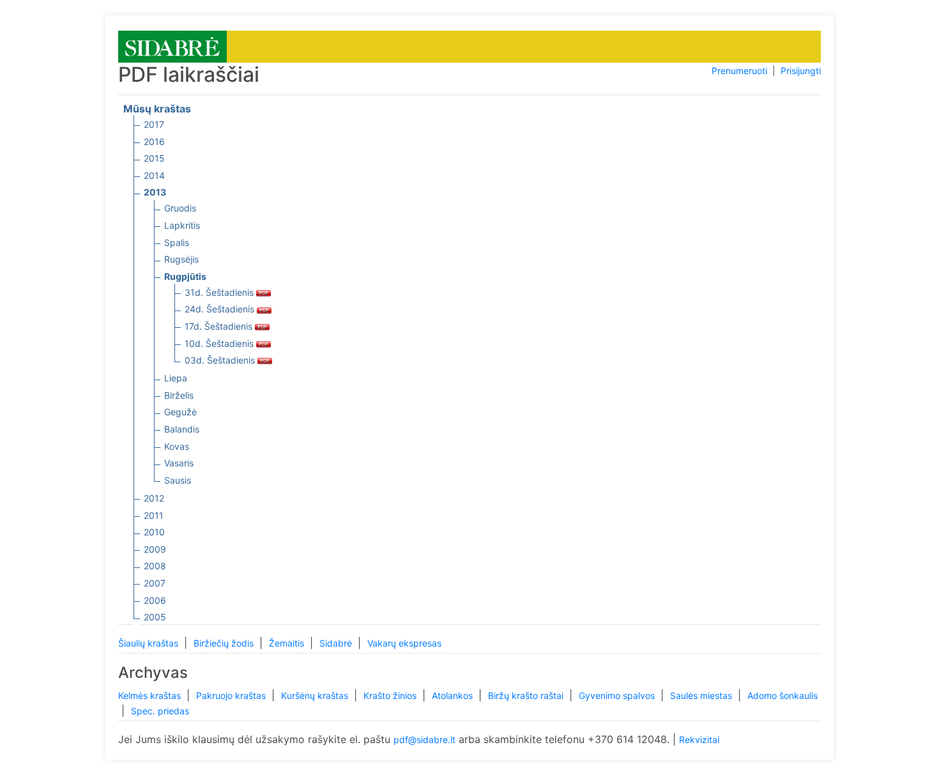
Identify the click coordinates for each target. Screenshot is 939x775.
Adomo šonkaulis (782, 695)
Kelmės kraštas (150, 695)
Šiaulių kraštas (149, 643)
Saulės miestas (702, 695)
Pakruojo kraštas (232, 695)
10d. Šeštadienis (220, 343)
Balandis (181, 429)
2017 (154, 124)
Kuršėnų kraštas (316, 695)
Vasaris (179, 462)
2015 (154, 158)
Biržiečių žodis (225, 643)
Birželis (179, 395)
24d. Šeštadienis (221, 308)
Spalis (176, 242)
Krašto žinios (391, 695)
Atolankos (453, 695)
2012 (154, 498)
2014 (154, 175)
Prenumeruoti (739, 70)
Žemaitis (288, 643)
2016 (154, 141)
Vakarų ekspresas (404, 643)
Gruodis (180, 208)
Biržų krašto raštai (527, 695)
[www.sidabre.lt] (172, 45)
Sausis (177, 480)
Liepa (175, 377)
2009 (155, 549)
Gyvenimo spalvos (618, 695)
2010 (154, 531)
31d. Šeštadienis (220, 292)
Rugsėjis (181, 259)
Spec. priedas (160, 710)
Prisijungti (801, 70)
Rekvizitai (699, 739)
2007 (154, 583)
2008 (155, 565)
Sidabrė (337, 643)
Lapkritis (182, 225)
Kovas (176, 446)
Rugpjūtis (185, 276)
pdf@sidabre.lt (424, 739)
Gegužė (180, 411)
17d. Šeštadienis (220, 326)
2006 (155, 600)
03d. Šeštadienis (221, 360)
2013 (155, 192)
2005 (155, 616)
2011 (154, 515)
